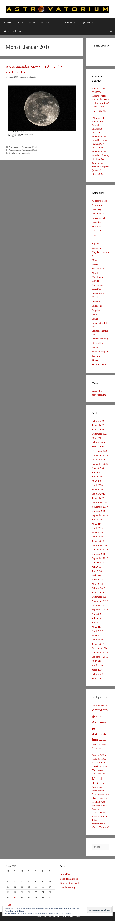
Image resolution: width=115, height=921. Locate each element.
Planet (94, 798)
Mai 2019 (96, 524)
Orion (102, 791)
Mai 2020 (96, 481)
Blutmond (102, 740)
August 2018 (98, 562)
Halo (94, 235)
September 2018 (100, 558)
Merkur (95, 264)
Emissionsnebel (99, 218)
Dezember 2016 (100, 648)
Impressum (85, 22)
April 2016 (97, 665)
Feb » (10, 904)
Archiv (20, 22)
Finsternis (97, 226)
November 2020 (100, 455)
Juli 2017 (96, 618)
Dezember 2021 (100, 433)
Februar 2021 (98, 442)
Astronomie (26, 147)
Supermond (102, 816)
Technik (31, 22)
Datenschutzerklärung (12, 31)
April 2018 (97, 579)
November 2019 (100, 506)
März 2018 (97, 584)
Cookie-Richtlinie (65, 914)
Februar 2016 (98, 674)
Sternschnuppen (100, 351)
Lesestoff (45, 22)
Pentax (95, 794)
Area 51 (68, 22)
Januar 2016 (98, 678)
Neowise (95, 787)
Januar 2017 (98, 644)
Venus (95, 360)
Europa (94, 748)
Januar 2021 (98, 446)
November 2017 (100, 601)
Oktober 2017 (99, 605)
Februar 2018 (98, 588)
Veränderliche (99, 364)
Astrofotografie (15, 147)
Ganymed (95, 755)
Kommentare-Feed (69, 883)
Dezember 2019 (100, 502)
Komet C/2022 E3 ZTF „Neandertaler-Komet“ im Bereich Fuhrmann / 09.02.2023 (99, 122)
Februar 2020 (98, 493)
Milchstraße (98, 268)
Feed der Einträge (69, 878)
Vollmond (104, 827)
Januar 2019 (98, 541)
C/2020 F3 (96, 745)
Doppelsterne (98, 213)
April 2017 (97, 631)
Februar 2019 (98, 536)
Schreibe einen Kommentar (19, 153)
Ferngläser (97, 222)
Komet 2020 (102, 766)
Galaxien (96, 230)
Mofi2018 (95, 774)
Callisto (104, 745)
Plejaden (95, 802)
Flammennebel (104, 752)
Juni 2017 (97, 622)
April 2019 (97, 528)
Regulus (96, 310)
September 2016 (100, 656)
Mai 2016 (96, 661)
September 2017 (100, 609)
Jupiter (95, 243)
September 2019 (100, 515)
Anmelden (65, 874)
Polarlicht (97, 305)
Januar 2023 (98, 425)
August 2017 (98, 614)
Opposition (97, 285)
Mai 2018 (96, 575)
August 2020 (98, 468)
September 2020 (100, 464)
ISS (93, 239)
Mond (34, 147)
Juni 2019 (97, 519)
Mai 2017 (96, 627)
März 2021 (97, 438)
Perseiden (97, 289)
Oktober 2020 (99, 459)
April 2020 (97, 485)
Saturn (95, 314)
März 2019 (97, 532)
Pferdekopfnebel (103, 794)
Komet (95, 766)
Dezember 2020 (100, 451)
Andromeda (103, 705)
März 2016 (97, 669)
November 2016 (100, 652)
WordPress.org (67, 887)
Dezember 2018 (100, 545)
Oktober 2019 (99, 511)
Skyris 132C (105, 806)
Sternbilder (97, 343)
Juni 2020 (97, 476)
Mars (94, 260)
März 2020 (97, 489)
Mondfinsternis (98, 783)
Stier (94, 816)
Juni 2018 (97, 571)
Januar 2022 (98, 429)
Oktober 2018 (99, 554)
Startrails (100, 809)
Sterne (95, 347)
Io (97, 763)
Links (57, 22)
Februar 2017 (98, 639)
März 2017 (97, 635)
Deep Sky (96, 209)
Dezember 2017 (100, 596)
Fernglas (100, 748)
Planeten (96, 301)
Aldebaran (95, 705)
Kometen (96, 248)
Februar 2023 (98, 421)
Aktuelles (7, 22)
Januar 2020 (98, 498)
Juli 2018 (96, 566)
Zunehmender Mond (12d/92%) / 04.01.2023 (100, 155)
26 (15, 897)
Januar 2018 (98, 592)
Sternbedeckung (100, 338)
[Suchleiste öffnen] (111, 31)
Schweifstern (96, 805)
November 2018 (100, 549)
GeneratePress (74, 917)
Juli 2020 (96, 472)
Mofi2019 (102, 774)
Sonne (95, 318)
